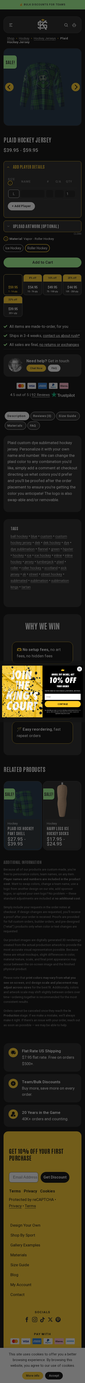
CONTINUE (63, 704)
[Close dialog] (79, 669)
